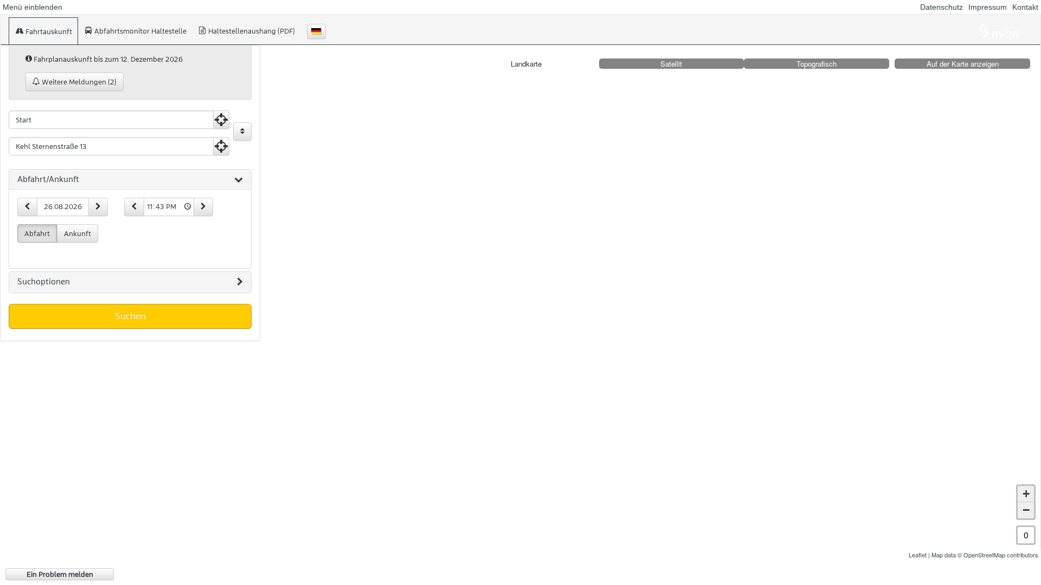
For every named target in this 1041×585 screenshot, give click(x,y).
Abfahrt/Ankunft (48, 179)
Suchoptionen (43, 281)
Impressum (987, 7)
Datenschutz (941, 7)
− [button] (1026, 510)
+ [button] (1026, 493)
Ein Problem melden (60, 574)
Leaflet (918, 554)
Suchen (130, 316)
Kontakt (1025, 7)
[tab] (130, 180)
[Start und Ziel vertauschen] (242, 131)
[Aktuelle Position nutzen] (221, 119)
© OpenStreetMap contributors (998, 554)
